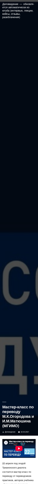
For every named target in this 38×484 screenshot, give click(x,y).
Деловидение (10, 4)
